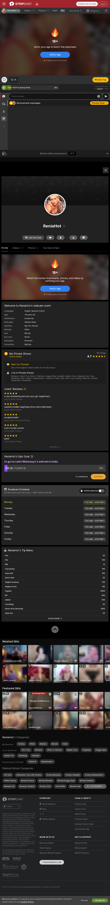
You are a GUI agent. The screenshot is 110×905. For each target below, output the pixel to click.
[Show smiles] (98, 96)
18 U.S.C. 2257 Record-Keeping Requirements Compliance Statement (31, 887)
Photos (44, 10)
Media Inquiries (49, 819)
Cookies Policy (81, 819)
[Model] (106, 170)
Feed (55, 10)
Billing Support (81, 848)
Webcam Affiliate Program (50, 853)
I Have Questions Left (52, 862)
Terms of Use (80, 809)
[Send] (106, 96)
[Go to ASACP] (17, 859)
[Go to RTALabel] (6, 859)
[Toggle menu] (4, 4)
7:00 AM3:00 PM (93, 502)
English (9, 806)
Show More (54, 618)
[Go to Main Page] (20, 4)
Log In (103, 4)
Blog (44, 809)
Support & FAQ (81, 843)
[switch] (101, 491)
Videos (29, 10)
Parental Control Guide (84, 824)
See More (54, 447)
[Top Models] (37, 4)
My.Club (28, 344)
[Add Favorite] (4, 80)
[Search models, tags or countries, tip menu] (106, 11)
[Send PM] (84, 237)
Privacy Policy (81, 804)
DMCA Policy (80, 814)
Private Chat (98, 103)
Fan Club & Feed (51, 248)
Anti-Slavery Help (82, 829)
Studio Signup (45, 848)
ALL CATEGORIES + (95, 786)
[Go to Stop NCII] (10, 875)
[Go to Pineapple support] (24, 867)
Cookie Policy (27, 902)
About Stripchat (48, 804)
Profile (4, 248)
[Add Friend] (73, 237)
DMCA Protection (82, 853)
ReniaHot (7, 737)
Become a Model (47, 843)
